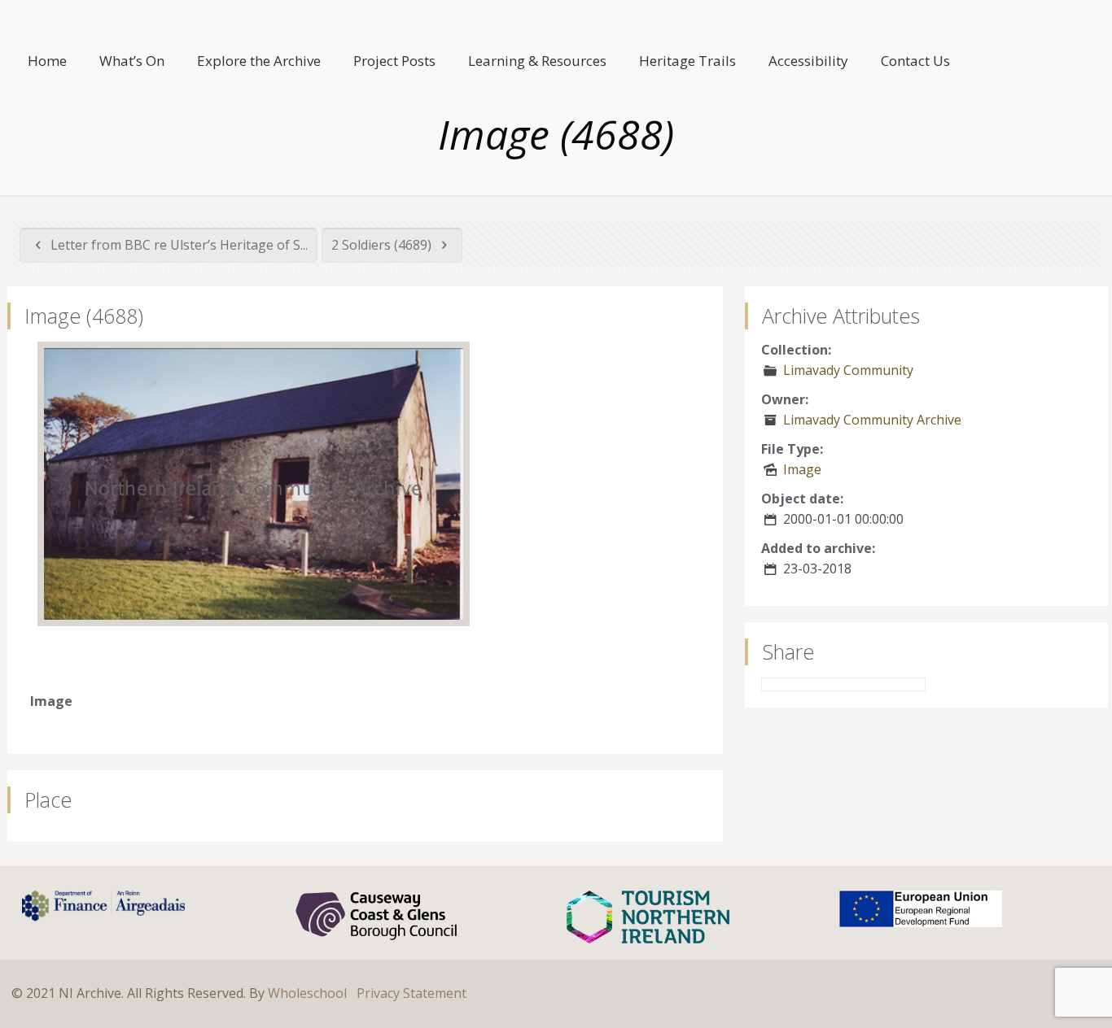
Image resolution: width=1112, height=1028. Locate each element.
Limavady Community (848, 370)
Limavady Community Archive (872, 420)
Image (802, 469)
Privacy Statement (411, 993)
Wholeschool (307, 993)
